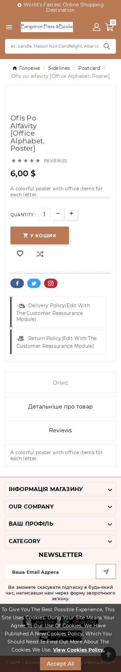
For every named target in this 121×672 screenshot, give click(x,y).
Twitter (34, 283)
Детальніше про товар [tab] (60, 406)
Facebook (17, 283)
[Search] (107, 46)
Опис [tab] (60, 383)
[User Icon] (96, 27)
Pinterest (50, 283)
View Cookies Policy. (79, 650)
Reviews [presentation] (60, 430)
